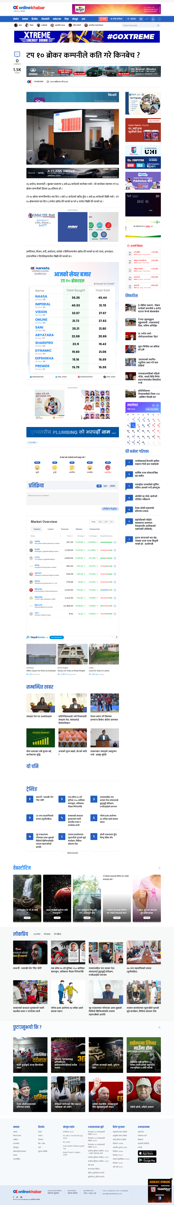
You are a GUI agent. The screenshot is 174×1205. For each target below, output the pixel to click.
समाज (15, 1132)
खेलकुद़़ (16, 1147)
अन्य (83, 19)
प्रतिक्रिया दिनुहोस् (110, 509)
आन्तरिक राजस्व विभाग (96, 25)
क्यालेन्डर (132, 405)
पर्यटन (40, 1136)
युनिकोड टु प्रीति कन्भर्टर (96, 1177)
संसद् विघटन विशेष (119, 1140)
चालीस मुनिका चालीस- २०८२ (98, 1157)
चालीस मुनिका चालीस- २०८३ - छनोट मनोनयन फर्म (98, 1152)
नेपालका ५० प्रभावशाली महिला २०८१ (96, 1139)
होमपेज (16, 19)
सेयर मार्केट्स (117, 18)
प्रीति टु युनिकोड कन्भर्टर (96, 1173)
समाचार (25, 19)
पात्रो (104, 18)
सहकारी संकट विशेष (120, 1132)
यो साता (47, 934)
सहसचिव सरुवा (60, 25)
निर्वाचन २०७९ (118, 1151)
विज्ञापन (140, 1140)
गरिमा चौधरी (77, 25)
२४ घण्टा (36, 934)
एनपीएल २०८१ (68, 1132)
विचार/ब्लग (17, 1136)
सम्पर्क (140, 1147)
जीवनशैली (45, 19)
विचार (67, 19)
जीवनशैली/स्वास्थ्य (19, 1151)
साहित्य (15, 1140)
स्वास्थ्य (133, 18)
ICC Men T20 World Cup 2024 (73, 1137)
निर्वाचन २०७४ (118, 1143)
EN (141, 19)
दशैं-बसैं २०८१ (118, 1167)
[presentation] (112, 637)
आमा (20, 25)
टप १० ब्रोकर (32, 442)
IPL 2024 (66, 1142)
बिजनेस (35, 19)
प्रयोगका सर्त (142, 1136)
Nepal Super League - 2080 (72, 1153)
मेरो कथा (91, 1165)
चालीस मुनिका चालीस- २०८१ (98, 1161)
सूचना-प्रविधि (42, 1151)
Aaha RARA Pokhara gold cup (73, 1147)
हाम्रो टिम (141, 1132)
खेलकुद (75, 19)
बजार (40, 1132)
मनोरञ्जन (57, 19)
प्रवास (15, 1155)
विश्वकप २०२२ (118, 1163)
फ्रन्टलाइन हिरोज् (93, 1169)
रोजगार (40, 1140)
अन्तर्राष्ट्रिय (16, 1159)
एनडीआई (44, 25)
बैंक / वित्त (41, 1143)
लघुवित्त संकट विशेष (120, 1136)
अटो (39, 1147)
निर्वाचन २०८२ (118, 1155)
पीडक (31, 25)
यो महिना (57, 934)
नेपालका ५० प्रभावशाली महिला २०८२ (96, 1133)
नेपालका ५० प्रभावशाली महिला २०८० (96, 1145)
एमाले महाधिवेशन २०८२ (121, 1159)
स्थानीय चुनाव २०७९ (120, 1147)
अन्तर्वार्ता (16, 1143)
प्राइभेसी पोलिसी (143, 1143)
